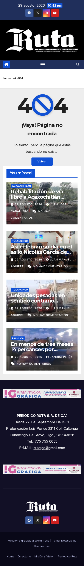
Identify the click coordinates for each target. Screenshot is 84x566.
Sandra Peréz (61, 357)
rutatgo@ (41, 448)
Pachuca (18, 338)
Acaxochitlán (21, 186)
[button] (77, 64)
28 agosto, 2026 (29, 357)
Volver (42, 161)
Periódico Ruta (68, 556)
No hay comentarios (50, 266)
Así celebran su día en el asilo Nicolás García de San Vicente (41, 252)
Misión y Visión (44, 556)
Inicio (7, 78)
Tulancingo (20, 241)
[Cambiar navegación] (43, 64)
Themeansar (42, 546)
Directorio (24, 556)
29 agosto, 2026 (29, 204)
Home (10, 556)
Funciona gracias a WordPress (29, 540)
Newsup (66, 540)
